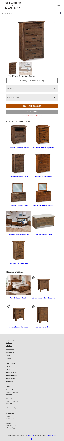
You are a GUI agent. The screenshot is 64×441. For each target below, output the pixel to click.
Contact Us (9, 381)
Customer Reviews (11, 372)
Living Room (10, 352)
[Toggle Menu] (59, 5)
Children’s (9, 346)
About (8, 369)
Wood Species (13, 97)
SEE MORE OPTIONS (32, 106)
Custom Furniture (11, 375)
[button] (54, 22)
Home (8, 366)
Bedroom (9, 343)
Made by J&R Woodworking (32, 80)
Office (8, 355)
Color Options (10, 378)
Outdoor (8, 358)
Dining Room (10, 349)
